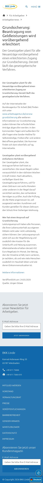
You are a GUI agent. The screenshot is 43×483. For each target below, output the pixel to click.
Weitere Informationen (13, 272)
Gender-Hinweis (10, 421)
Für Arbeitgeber (17, 15)
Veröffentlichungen (13, 409)
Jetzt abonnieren (21, 335)
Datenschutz (9, 432)
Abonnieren (21, 468)
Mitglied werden (11, 385)
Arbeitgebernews (10, 19)
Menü (34, 6)
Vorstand (7, 391)
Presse (6, 403)
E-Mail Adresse (10, 321)
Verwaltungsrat (11, 397)
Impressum (8, 438)
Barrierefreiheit (11, 415)
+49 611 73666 (12, 370)
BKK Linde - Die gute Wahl (9, 6)
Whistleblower (10, 426)
